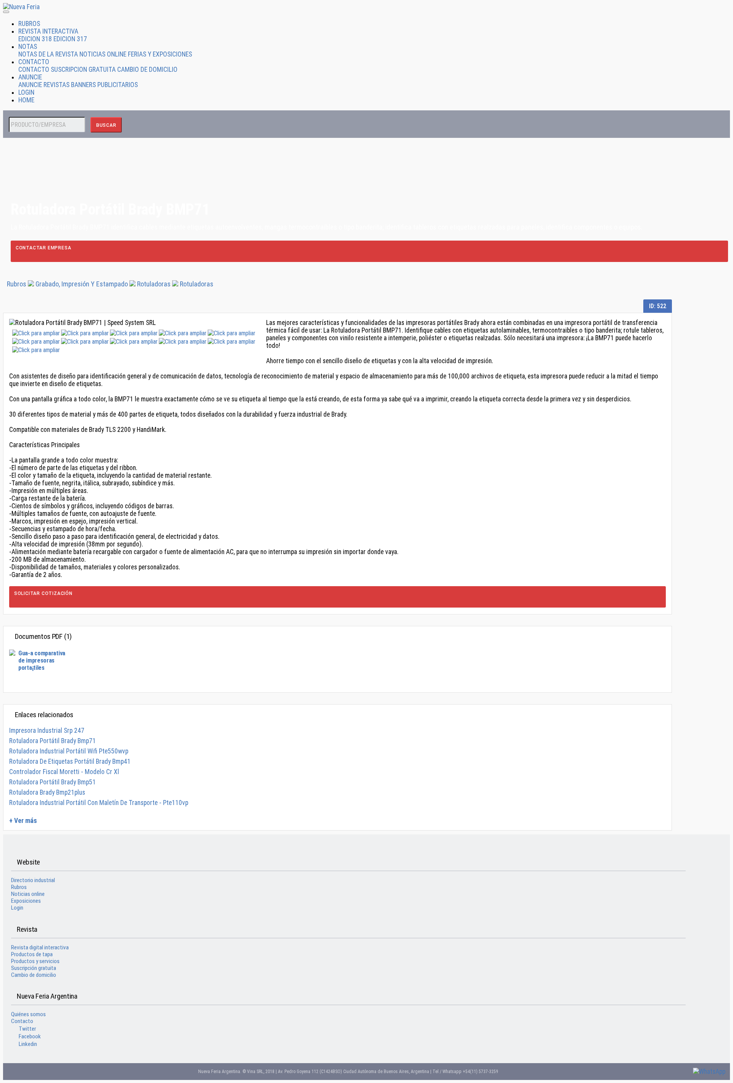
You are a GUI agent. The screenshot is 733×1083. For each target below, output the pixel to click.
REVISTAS (56, 85)
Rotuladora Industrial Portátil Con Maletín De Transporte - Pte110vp (98, 803)
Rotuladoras (154, 284)
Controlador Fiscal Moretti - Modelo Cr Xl (64, 772)
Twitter (27, 1028)
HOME (26, 100)
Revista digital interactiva (40, 947)
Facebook (30, 1036)
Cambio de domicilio (33, 974)
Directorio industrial (33, 880)
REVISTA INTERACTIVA (48, 31)
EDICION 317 (70, 39)
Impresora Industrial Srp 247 (46, 730)
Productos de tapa (32, 954)
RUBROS (29, 23)
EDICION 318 (35, 39)
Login (17, 907)
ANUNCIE (30, 77)
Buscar (106, 125)
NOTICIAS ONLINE (102, 54)
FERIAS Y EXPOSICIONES (160, 54)
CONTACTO (33, 62)
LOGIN (26, 92)
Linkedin (28, 1044)
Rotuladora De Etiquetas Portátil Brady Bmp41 (70, 761)
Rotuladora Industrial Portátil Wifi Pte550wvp (68, 751)
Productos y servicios (35, 961)
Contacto (22, 1021)
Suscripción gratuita (33, 968)
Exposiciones (26, 900)
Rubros (16, 284)
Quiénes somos (28, 1014)
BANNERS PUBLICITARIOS (104, 85)
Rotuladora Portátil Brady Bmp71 (52, 741)
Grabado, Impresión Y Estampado (82, 284)
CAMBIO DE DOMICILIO (147, 69)
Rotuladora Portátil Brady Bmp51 (52, 782)
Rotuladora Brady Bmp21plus (47, 792)
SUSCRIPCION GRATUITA (83, 69)
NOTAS (27, 46)
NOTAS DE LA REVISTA (48, 54)
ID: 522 (657, 306)
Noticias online (28, 894)
